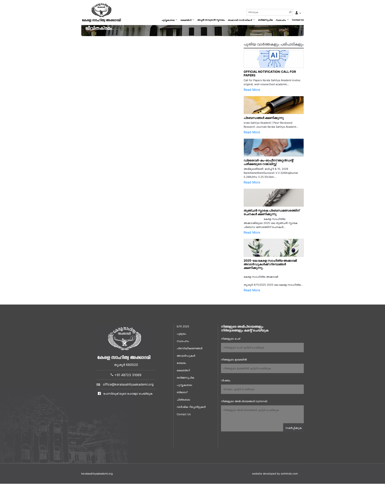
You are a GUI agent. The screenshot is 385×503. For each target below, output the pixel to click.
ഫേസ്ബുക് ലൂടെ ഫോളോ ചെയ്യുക (127, 393)
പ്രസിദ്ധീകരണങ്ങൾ (189, 348)
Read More (252, 90)
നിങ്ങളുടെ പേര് (230, 338)
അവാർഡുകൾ (186, 355)
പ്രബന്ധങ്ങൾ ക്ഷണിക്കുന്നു (264, 118)
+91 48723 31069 (127, 375)
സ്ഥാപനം (281, 20)
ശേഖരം (181, 362)
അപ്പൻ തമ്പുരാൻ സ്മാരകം (211, 19)
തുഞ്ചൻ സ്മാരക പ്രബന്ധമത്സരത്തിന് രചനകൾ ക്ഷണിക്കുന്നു (272, 212)
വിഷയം (225, 380)
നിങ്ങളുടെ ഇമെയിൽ (234, 359)
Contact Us (298, 19)
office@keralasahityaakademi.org (128, 384)
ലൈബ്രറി (185, 20)
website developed (264, 473)
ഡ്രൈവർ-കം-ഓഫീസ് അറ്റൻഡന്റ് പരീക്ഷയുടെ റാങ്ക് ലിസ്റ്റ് (268, 162)
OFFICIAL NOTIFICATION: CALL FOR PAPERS (270, 73)
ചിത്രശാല (183, 399)
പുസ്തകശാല (168, 20)
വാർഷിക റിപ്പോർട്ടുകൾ (191, 406)
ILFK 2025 (183, 326)
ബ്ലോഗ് (182, 392)
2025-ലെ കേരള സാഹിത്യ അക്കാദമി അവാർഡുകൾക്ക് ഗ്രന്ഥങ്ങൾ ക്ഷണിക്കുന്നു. (270, 264)
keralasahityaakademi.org (97, 473)
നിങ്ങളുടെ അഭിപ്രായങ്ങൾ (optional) (244, 401)
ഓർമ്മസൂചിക (265, 19)
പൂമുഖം (181, 333)
